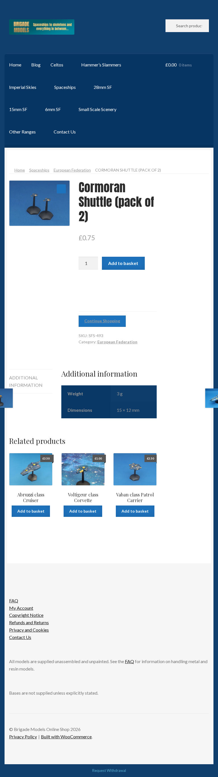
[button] (61, 188)
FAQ (13, 600)
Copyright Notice (26, 615)
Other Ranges (22, 131)
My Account (21, 608)
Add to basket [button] (31, 511)
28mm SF (103, 87)
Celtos (57, 64)
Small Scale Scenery (97, 109)
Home (15, 64)
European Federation (72, 170)
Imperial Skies (22, 87)
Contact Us (65, 131)
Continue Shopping (102, 320)
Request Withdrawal (109, 770)
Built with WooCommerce (66, 736)
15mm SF (18, 109)
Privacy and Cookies (29, 629)
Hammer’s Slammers (101, 64)
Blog (36, 64)
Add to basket (123, 263)
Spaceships (65, 87)
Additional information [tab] (26, 381)
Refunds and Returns (29, 622)
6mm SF (53, 109)
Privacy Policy (23, 736)
